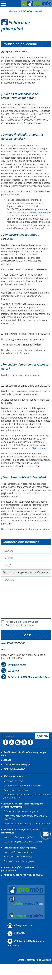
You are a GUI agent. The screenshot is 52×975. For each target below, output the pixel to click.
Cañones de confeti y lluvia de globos (20, 811)
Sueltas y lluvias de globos (15, 790)
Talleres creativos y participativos (18, 837)
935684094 (13, 670)
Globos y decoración (13, 776)
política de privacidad (27, 621)
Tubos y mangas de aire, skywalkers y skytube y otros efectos (25, 817)
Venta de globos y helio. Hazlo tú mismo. (23, 874)
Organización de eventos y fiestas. (20, 847)
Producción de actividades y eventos (20, 861)
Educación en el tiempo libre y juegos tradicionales (20, 831)
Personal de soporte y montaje (17, 856)
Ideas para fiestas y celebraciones (18, 852)
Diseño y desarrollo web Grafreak (34, 959)
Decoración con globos (14, 780)
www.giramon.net (38, 209)
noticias (7, 759)
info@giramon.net (31, 123)
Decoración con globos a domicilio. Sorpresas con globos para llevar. (27, 796)
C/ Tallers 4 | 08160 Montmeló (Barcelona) (29, 677)
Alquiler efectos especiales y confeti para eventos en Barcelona (22, 805)
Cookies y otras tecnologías (16, 764)
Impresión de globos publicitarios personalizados (18, 869)
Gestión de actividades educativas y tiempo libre (23, 754)
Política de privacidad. (14, 768)
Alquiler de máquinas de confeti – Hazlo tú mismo (26, 823)
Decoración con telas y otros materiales (21, 785)
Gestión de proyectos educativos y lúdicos (22, 841)
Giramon (13, 11)
